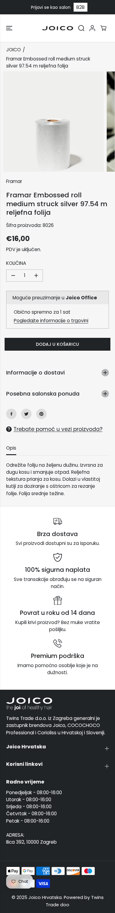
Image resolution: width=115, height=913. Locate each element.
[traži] (81, 28)
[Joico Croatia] (57, 28)
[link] (57, 703)
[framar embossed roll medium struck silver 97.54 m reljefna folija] (53, 121)
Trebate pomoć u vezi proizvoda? (57, 429)
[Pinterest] (41, 414)
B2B (80, 7)
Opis (11, 448)
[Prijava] (92, 28)
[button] (9, 28)
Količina (16, 263)
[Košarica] (103, 28)
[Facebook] (11, 414)
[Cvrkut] (26, 414)
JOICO (13, 49)
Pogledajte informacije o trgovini (51, 320)
